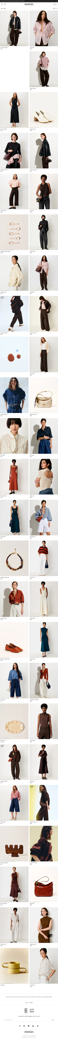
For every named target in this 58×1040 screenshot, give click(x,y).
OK (53, 1019)
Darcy (32, 455)
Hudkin (3, 210)
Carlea (32, 251)
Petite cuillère (5, 251)
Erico (32, 577)
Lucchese (3, 332)
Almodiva (3, 414)
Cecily (2, 455)
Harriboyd (3, 47)
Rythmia (32, 536)
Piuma (3, 944)
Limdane (3, 495)
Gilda (32, 781)
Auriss (33, 944)
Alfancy (32, 985)
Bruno (2, 985)
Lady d (32, 373)
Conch (2, 740)
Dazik (32, 47)
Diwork (3, 292)
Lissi (32, 495)
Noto (32, 210)
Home (26, 1002)
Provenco (33, 332)
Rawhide (32, 740)
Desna (3, 536)
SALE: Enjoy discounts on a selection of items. (13, 1)
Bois (4, 862)
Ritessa (32, 659)
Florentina (3, 618)
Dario (2, 699)
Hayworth (3, 129)
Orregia (3, 822)
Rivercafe (5, 659)
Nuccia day (4, 577)
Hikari (33, 129)
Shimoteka (34, 699)
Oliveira (33, 88)
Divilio (32, 903)
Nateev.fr (34, 1037)
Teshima (3, 169)
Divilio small (33, 414)
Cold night (33, 862)
